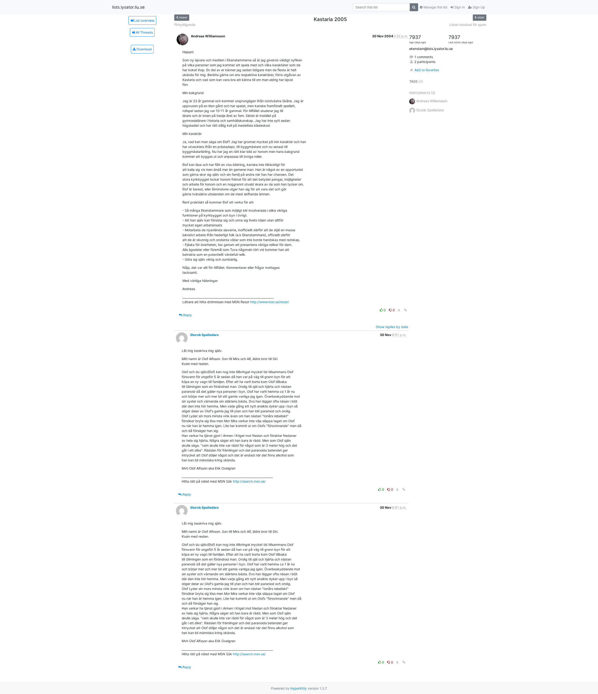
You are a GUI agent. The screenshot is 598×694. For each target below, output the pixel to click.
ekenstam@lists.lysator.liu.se (431, 49)
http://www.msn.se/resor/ (269, 302)
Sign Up (478, 7)
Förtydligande (184, 25)
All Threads (144, 32)
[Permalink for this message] (405, 310)
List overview (143, 20)
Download (144, 49)
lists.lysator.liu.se (128, 7)
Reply (187, 315)
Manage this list (435, 7)
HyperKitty (298, 688)
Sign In (459, 7)
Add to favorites (426, 70)
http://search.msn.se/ (249, 481)
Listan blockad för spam (467, 25)
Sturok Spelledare (204, 335)
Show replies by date (392, 327)
